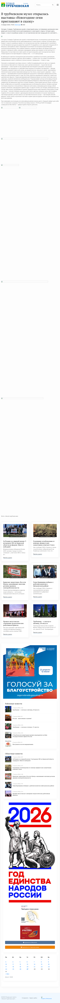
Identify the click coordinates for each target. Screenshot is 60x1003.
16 (48, 964)
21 (34, 966)
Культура (18, 25)
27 (27, 969)
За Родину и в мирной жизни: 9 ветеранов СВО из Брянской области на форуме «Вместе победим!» (14, 544)
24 (6, 969)
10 (6, 964)
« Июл (7, 974)
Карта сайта (33, 998)
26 (20, 969)
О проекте (25, 998)
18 (13, 966)
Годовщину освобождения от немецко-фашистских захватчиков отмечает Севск (44, 543)
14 (34, 964)
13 (27, 964)
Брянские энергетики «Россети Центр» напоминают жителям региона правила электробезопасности (14, 585)
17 (6, 966)
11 (13, 964)
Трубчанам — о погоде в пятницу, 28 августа (42, 622)
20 (27, 966)
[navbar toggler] (57, 5)
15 (41, 964)
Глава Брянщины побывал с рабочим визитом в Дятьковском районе (43, 584)
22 (41, 966)
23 (49, 966)
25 (13, 969)
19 (20, 966)
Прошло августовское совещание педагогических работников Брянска (13, 623)
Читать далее (7, 558)
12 (20, 964)
